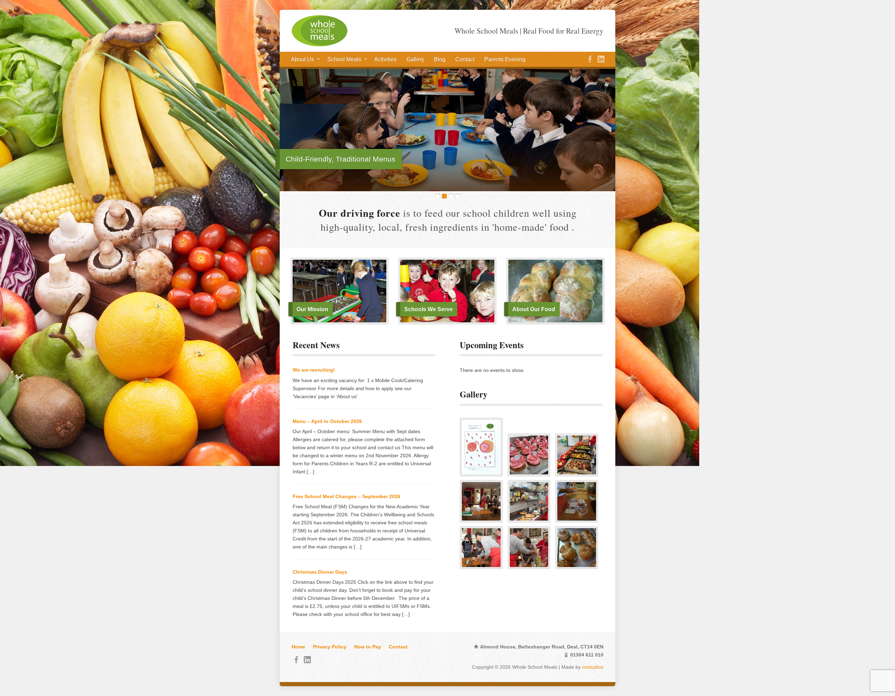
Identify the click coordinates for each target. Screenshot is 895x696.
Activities (385, 59)
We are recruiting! (314, 370)
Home (298, 647)
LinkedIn (601, 59)
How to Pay (367, 647)
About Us (302, 60)
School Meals (344, 60)
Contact (464, 59)
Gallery (415, 59)
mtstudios (592, 667)
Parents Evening (504, 59)
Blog (439, 59)
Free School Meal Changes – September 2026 (346, 496)
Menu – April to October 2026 (327, 421)
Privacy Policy (329, 647)
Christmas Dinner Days (320, 572)
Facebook (590, 59)
